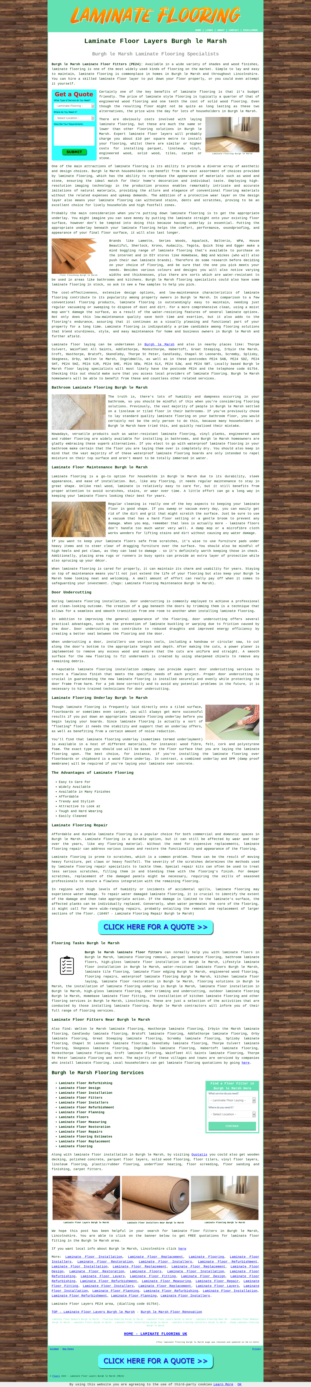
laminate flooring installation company (116, 669)
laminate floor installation (226, 986)
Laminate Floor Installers (165, 1262)
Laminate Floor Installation (93, 1257)
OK (240, 1384)
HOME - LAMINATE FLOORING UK (155, 1334)
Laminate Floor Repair (217, 1281)
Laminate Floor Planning (115, 1291)
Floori (56, 1376)
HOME (198, 30)
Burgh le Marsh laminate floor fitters (123, 952)
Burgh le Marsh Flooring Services (98, 1073)
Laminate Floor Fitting (153, 1276)
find (66, 1029)
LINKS (209, 30)
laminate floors (237, 952)
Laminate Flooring (206, 1257)
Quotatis (199, 1154)
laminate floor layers (150, 134)
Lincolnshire (137, 1001)
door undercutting (147, 601)
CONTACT (234, 30)
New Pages (68, 1349)
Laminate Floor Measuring (166, 1281)
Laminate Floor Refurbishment (227, 1262)
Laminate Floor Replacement (155, 1257)
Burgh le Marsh (159, 344)
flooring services (68, 1001)
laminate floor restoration (127, 981)
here (246, 1063)
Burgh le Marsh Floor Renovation (171, 1312)
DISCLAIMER (250, 30)
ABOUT (220, 30)
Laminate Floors (145, 1271)
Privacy (256, 1349)
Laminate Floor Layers (103, 1276)
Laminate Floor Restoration (105, 1262)
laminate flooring (68, 69)
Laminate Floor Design (203, 1276)
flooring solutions (215, 981)
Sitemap (54, 1349)
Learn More (223, 1384)
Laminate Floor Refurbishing (171, 1291)
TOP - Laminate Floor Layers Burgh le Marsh (93, 1312)
